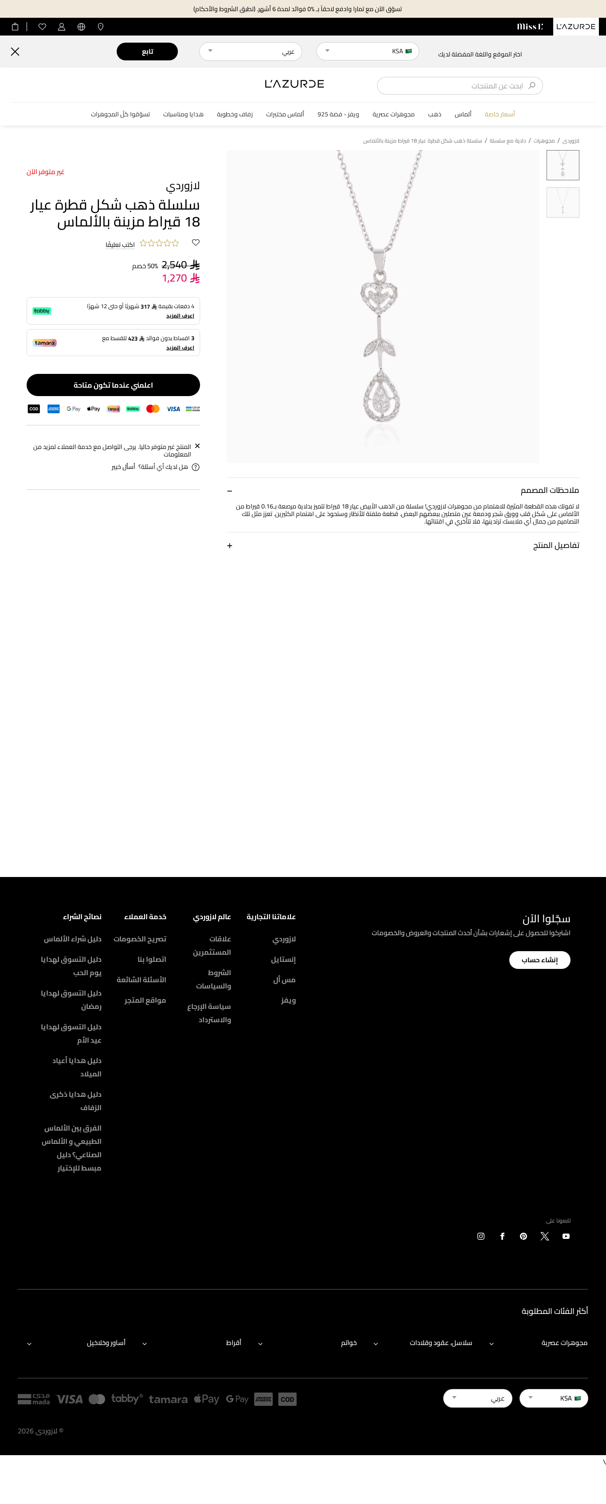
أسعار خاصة (500, 114)
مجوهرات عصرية (394, 114)
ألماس (463, 114)
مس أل (284, 979)
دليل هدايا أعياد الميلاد (77, 1067)
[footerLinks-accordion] (534, 1343)
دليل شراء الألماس (73, 938)
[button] (403, 490)
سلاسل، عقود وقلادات (441, 1342)
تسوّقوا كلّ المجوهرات (120, 114)
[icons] (566, 1238)
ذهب (434, 114)
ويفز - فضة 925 (338, 114)
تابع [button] (147, 51)
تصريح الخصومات (140, 938)
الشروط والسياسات (213, 979)
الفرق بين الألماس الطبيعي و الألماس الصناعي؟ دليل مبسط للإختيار (72, 1148)
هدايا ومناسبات (183, 114)
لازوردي (284, 938)
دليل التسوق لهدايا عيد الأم (71, 1033)
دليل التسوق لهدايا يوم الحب (71, 965)
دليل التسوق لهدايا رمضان (71, 999)
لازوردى (571, 140)
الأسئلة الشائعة (141, 979)
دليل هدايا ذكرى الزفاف (76, 1100)
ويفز (288, 1000)
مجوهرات (544, 140)
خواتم (349, 1342)
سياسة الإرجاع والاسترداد (209, 1013)
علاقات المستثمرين (212, 945)
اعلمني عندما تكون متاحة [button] (113, 385)
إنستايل (283, 959)
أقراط (233, 1342)
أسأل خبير (123, 467)
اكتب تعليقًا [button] (120, 245)
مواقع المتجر (145, 1000)
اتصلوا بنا (152, 959)
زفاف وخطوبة (235, 114)
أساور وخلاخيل (106, 1342)
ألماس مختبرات (285, 114)
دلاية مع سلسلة (508, 140)
